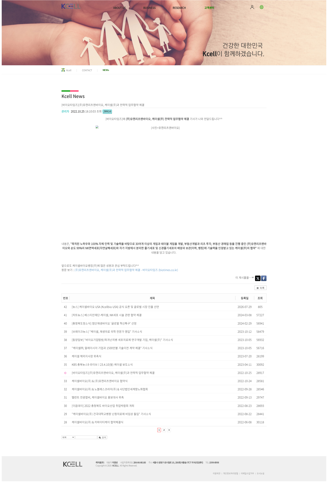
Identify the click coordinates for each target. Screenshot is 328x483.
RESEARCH (179, 8)
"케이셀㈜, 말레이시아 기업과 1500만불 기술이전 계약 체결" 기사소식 (112, 348)
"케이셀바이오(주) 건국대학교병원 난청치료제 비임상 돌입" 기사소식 (111, 414)
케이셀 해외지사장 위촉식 (86, 356)
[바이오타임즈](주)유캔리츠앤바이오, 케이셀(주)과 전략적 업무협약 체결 (113, 373)
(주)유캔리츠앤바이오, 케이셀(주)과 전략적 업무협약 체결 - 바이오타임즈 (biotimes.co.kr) (126, 270)
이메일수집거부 (247, 473)
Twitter (258, 278)
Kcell (68, 70)
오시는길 (260, 473)
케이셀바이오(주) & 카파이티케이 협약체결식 (97, 422)
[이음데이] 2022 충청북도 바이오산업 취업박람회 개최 (103, 406)
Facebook (263, 278)
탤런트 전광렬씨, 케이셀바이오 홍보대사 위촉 (98, 397)
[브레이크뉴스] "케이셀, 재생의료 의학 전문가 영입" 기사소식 (107, 331)
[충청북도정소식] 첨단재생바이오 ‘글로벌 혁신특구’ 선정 (104, 323)
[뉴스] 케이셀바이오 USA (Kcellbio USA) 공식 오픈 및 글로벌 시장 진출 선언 (115, 307)
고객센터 (209, 8)
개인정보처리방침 (230, 473)
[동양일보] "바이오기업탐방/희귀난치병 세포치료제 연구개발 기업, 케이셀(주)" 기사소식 (122, 340)
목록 (262, 287)
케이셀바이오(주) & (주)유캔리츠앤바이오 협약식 (100, 381)
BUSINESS (149, 8)
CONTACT (87, 70)
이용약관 (216, 473)
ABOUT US (119, 8)
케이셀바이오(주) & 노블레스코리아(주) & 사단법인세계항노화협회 (110, 389)
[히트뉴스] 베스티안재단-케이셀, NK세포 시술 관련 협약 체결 (107, 315)
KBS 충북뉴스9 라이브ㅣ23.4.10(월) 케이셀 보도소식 (102, 364)
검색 (104, 437)
